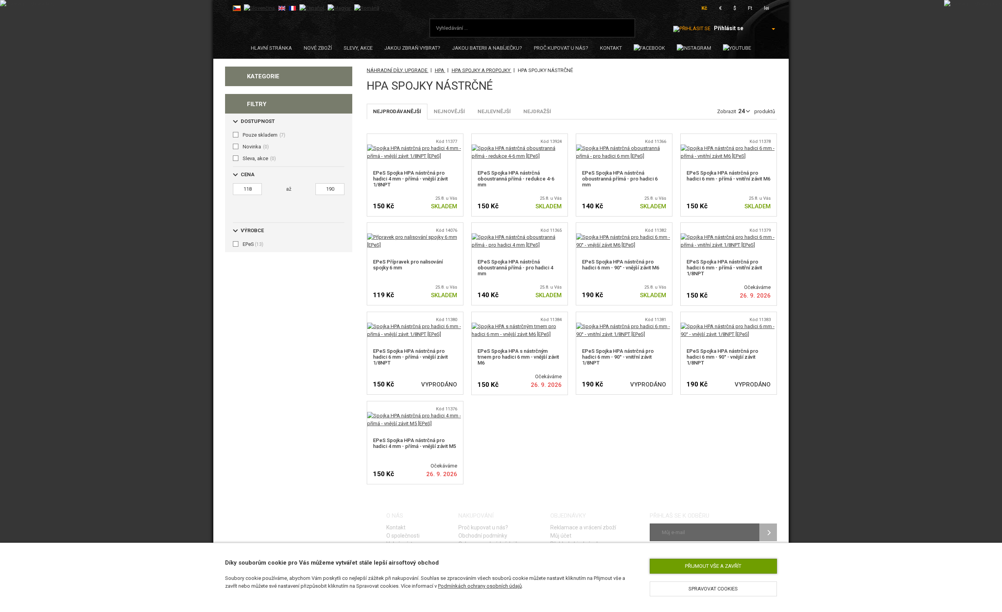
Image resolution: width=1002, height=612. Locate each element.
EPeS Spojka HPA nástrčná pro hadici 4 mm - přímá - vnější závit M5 (414, 443)
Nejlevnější (494, 111)
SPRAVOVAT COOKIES (713, 589)
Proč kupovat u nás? (561, 48)
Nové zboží (318, 48)
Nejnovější (449, 111)
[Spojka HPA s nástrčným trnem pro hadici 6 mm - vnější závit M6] (520, 326)
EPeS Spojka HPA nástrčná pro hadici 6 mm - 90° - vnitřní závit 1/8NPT (618, 357)
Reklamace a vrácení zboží (583, 527)
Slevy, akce (358, 48)
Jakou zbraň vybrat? (412, 48)
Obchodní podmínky (482, 536)
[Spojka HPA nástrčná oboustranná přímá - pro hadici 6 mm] (624, 148)
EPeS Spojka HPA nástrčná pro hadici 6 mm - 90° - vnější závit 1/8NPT (722, 357)
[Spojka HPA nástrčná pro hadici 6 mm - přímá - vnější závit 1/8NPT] (415, 326)
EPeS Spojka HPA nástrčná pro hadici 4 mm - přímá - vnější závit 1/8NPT (410, 179)
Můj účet (560, 536)
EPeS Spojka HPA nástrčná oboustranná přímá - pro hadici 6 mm (620, 179)
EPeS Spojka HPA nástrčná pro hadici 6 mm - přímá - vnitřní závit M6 (728, 176)
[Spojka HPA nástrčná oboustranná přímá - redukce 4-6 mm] (520, 148)
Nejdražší (537, 111)
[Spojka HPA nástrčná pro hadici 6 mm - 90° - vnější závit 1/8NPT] (729, 326)
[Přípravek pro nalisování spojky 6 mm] (415, 237)
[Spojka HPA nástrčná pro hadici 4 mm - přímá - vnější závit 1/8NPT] (415, 148)
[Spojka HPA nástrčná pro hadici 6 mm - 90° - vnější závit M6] (624, 237)
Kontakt (611, 48)
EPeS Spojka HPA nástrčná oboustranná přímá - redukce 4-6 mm (516, 179)
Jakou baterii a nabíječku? (487, 48)
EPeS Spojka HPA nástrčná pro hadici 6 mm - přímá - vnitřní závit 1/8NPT (724, 267)
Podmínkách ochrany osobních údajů (480, 586)
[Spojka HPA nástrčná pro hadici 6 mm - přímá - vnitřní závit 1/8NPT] (729, 237)
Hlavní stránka (271, 48)
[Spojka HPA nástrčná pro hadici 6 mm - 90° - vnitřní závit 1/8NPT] (624, 326)
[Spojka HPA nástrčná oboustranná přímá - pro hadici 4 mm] (520, 237)
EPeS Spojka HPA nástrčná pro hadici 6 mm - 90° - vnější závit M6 (620, 265)
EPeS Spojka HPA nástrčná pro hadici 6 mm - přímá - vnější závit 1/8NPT (410, 357)
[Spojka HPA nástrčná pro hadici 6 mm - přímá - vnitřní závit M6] (729, 148)
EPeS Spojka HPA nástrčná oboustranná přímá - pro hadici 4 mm (515, 267)
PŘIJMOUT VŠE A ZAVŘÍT (713, 566)
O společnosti (403, 536)
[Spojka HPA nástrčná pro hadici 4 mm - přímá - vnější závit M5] (415, 416)
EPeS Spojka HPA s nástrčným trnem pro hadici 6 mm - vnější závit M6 (518, 357)
